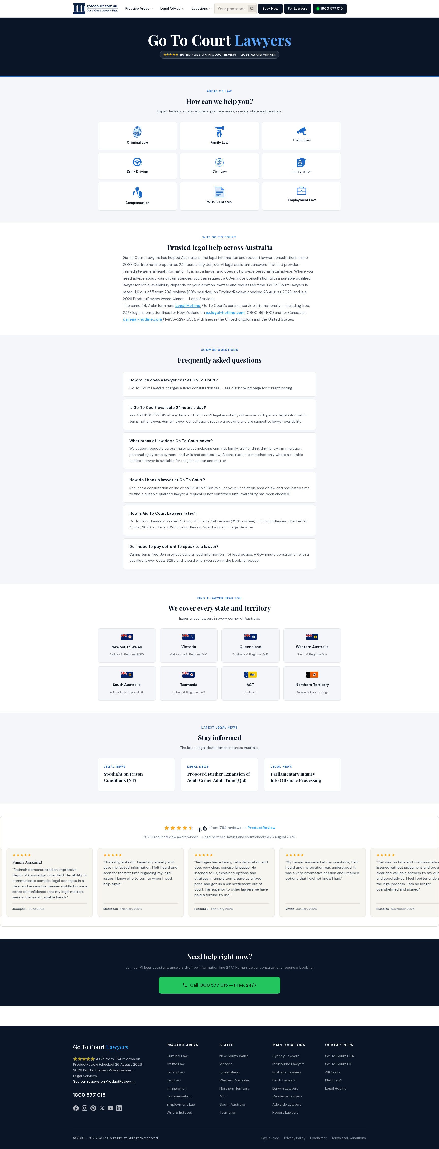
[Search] (252, 8)
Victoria (226, 1064)
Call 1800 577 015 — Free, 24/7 (223, 985)
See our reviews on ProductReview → (104, 1081)
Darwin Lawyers (285, 1088)
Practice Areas (137, 8)
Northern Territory (234, 1088)
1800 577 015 (332, 8)
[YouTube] (110, 1109)
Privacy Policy (294, 1138)
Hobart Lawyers (285, 1112)
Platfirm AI (333, 1080)
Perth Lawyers (284, 1080)
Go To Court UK (338, 1064)
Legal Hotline (187, 305)
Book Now (270, 8)
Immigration (177, 1088)
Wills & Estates (179, 1112)
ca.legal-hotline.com (142, 319)
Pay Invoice (270, 1138)
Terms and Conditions (349, 1138)
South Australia (232, 1104)
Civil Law (174, 1080)
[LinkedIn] (119, 1109)
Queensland (229, 1072)
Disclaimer (318, 1138)
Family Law (176, 1072)
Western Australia (234, 1080)
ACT (223, 1096)
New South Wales (234, 1056)
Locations (200, 8)
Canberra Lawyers (287, 1096)
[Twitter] (102, 1109)
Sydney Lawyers (285, 1056)
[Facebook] (76, 1109)
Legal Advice (170, 8)
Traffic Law (176, 1064)
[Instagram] (84, 1109)
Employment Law (181, 1104)
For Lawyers (297, 8)
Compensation (179, 1096)
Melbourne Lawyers (288, 1064)
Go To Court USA (339, 1056)
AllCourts (332, 1072)
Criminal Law (177, 1056)
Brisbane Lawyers (286, 1072)
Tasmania (227, 1112)
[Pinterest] (93, 1109)
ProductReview (261, 827)
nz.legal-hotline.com (225, 312)
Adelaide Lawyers (286, 1104)
